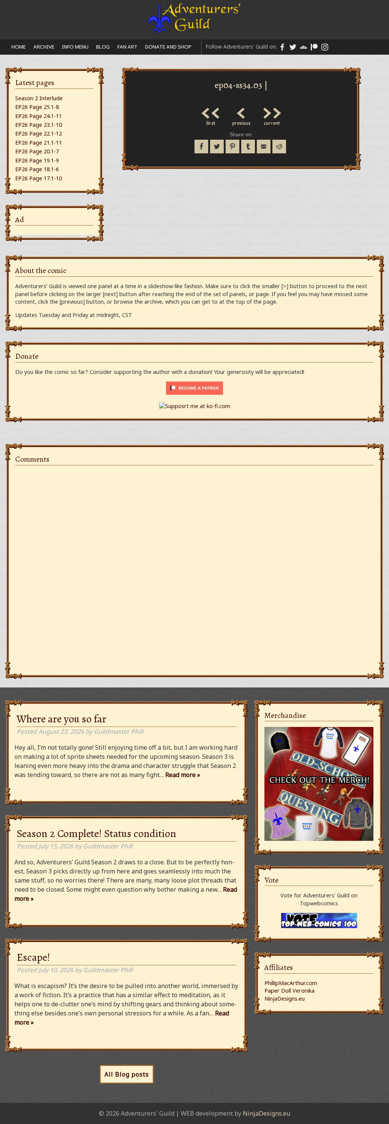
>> (271, 111)
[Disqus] (194, 566)
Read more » (182, 775)
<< (211, 111)
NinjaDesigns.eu (284, 998)
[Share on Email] (263, 146)
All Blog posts (126, 1074)
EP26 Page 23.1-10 (38, 124)
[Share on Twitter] (217, 146)
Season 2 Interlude (39, 98)
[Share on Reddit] (279, 146)
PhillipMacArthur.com (290, 983)
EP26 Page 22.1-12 (38, 133)
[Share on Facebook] (201, 146)
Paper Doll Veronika (289, 990)
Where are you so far (61, 719)
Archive (43, 46)
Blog (103, 46)
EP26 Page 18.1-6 (37, 169)
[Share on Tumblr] (248, 146)
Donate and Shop (168, 46)
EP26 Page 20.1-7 (37, 151)
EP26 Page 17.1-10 (38, 178)
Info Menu (75, 46)
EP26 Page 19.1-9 (37, 160)
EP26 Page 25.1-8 (37, 106)
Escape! (33, 957)
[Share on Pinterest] (232, 146)
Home (18, 46)
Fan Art (127, 46)
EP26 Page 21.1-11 (38, 142)
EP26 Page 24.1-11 (38, 116)
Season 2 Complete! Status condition (96, 833)
